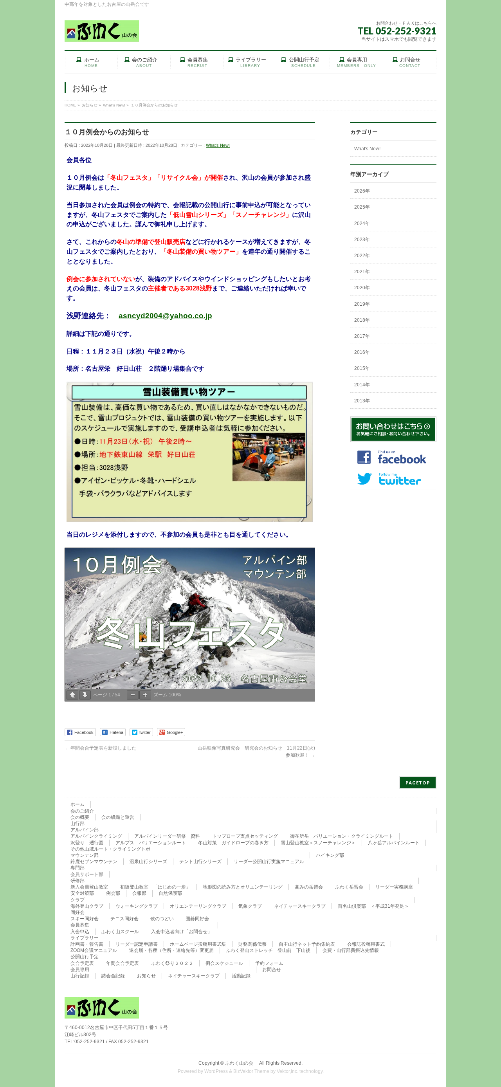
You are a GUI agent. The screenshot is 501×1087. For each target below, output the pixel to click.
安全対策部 (82, 893)
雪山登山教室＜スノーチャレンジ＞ (318, 842)
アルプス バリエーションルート (150, 842)
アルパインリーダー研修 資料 (167, 836)
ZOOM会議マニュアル (93, 950)
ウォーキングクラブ (136, 906)
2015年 (362, 368)
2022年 (362, 255)
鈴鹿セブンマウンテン (93, 861)
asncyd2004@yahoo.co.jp (165, 316)
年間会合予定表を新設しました (100, 748)
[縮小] (133, 694)
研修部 (77, 880)
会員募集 (79, 925)
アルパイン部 (84, 830)
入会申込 (79, 931)
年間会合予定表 (122, 963)
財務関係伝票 (252, 944)
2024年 (362, 223)
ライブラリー (84, 938)
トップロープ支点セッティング (245, 836)
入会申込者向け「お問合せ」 (181, 931)
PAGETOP (417, 782)
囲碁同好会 (197, 918)
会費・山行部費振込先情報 (351, 950)
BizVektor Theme (251, 1071)
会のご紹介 (82, 811)
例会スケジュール (224, 963)
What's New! (218, 145)
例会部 (113, 893)
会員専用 (79, 969)
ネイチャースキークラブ (300, 906)
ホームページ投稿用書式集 (198, 944)
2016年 (362, 352)
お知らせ (146, 976)
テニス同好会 (124, 918)
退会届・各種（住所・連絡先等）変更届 (171, 950)
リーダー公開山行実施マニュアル (269, 861)
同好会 (77, 912)
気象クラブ (250, 906)
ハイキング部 (330, 855)
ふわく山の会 (241, 1063)
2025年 (362, 207)
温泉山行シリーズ (148, 861)
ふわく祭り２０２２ (172, 963)
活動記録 (241, 976)
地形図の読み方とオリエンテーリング (243, 887)
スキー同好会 (84, 918)
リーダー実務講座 (394, 887)
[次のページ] (85, 694)
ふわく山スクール (120, 931)
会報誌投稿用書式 (366, 944)
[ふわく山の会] (102, 33)
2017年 (362, 336)
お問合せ (271, 969)
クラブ (77, 900)
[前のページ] (72, 694)
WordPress (216, 1071)
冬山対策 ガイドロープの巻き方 (233, 842)
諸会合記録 (113, 976)
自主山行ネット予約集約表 (307, 944)
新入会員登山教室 (89, 887)
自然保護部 (170, 893)
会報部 (139, 893)
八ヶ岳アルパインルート (394, 842)
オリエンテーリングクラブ (198, 906)
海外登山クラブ (86, 906)
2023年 (362, 239)
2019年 (362, 304)
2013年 (362, 401)
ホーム (77, 804)
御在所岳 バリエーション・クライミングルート (341, 836)
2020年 (362, 287)
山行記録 (79, 976)
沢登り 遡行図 (86, 842)
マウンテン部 (84, 855)
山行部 (77, 823)
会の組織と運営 (117, 817)
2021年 (362, 271)
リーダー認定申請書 (136, 944)
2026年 (362, 191)
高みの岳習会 (309, 887)
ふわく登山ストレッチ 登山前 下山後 (268, 950)
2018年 (362, 320)
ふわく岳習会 (349, 887)
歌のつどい (162, 918)
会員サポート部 (86, 874)
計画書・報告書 (86, 944)
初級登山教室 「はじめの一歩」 (155, 887)
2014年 (362, 385)
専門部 (77, 868)
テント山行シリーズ (200, 861)
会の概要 (79, 817)
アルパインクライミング (96, 836)
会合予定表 (82, 963)
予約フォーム (269, 963)
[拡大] (145, 694)
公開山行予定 (84, 956)
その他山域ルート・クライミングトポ (110, 849)
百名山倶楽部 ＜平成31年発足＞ (373, 906)
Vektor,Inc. (287, 1071)
